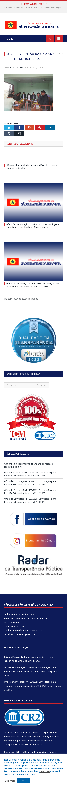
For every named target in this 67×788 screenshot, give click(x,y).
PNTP (17, 751)
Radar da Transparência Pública (40, 751)
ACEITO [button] (23, 780)
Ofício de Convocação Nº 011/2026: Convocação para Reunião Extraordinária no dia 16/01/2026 (34, 7)
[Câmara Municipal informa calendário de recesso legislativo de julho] (33, 159)
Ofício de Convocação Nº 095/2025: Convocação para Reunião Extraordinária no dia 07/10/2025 (30, 500)
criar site (24, 732)
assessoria (26, 736)
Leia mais (45, 771)
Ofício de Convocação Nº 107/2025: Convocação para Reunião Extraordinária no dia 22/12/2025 (30, 492)
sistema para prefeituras (44, 732)
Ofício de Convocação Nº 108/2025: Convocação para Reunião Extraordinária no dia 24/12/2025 (32, 285)
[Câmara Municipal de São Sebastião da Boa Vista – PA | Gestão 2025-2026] (33, 24)
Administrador (15, 67)
